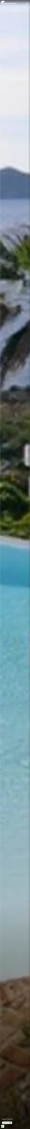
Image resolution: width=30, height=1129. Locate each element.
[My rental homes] (11, 3)
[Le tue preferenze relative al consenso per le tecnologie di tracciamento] (2, 1126)
